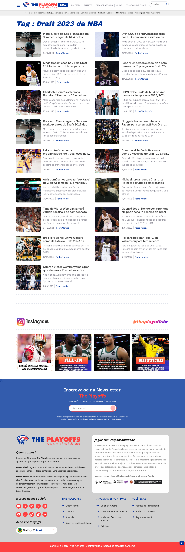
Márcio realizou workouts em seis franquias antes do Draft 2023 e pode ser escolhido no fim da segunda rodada (66, 132)
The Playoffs (71, 498)
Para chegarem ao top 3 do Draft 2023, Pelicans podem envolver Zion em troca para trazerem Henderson (144, 249)
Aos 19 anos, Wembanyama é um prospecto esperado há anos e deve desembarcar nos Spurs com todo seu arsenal (65, 278)
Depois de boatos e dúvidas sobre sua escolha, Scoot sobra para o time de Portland (145, 72)
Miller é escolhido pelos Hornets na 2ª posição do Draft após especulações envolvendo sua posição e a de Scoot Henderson (66, 103)
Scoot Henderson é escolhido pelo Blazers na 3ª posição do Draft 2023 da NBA (145, 66)
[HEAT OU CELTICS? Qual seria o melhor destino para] (112, 352)
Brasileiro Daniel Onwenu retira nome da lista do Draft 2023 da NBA (63, 241)
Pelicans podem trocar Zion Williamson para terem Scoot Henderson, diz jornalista (141, 241)
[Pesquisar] (165, 4)
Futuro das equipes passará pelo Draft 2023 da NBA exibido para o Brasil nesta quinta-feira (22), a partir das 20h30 (145, 103)
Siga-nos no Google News (79, 523)
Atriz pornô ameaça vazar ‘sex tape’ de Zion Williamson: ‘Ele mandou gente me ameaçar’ (66, 183)
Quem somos (73, 505)
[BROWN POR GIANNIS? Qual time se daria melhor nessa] (73, 352)
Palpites (88, 5)
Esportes (75, 5)
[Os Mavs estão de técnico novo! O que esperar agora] (150, 352)
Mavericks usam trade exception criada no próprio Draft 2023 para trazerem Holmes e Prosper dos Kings (65, 74)
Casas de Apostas (104, 5)
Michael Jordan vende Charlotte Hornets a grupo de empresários (143, 181)
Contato (70, 511)
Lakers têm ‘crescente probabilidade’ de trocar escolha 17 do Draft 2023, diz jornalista (66, 153)
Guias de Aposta (109, 505)
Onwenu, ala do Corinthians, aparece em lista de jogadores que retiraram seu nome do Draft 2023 (66, 249)
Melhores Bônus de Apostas (111, 519)
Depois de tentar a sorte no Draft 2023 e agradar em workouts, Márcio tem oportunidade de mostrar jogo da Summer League (64, 45)
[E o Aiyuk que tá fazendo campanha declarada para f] (34, 352)
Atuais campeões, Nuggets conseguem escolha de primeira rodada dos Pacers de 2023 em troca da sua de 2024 (143, 132)
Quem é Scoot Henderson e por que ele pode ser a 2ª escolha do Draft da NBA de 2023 (145, 212)
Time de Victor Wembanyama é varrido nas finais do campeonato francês (65, 212)
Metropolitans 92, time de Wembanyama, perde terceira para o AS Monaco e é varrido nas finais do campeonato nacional (65, 219)
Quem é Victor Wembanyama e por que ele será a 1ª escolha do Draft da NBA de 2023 (66, 270)
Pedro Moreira (62, 53)
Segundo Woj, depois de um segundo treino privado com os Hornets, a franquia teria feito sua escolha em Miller (144, 161)
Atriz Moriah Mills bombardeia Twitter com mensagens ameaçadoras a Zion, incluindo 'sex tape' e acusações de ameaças (65, 190)
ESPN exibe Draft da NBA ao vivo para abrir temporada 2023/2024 (144, 93)
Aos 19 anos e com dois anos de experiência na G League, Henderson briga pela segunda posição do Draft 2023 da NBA (144, 219)
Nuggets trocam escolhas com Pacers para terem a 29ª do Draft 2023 (143, 124)
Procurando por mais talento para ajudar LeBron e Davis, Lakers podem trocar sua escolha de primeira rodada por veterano (64, 161)
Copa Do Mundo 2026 (136, 5)
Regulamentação (144, 517)
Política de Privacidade (147, 505)
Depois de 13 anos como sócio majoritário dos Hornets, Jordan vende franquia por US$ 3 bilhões (145, 190)
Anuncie (70, 517)
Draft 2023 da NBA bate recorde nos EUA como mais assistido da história (143, 37)
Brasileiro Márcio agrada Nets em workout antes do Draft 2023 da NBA (65, 124)
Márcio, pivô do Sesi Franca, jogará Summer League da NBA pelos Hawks (66, 37)
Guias (119, 5)
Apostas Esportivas (111, 498)
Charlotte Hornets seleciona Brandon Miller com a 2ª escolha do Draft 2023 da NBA (66, 95)
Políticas (139, 498)
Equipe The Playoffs (143, 111)
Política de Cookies (145, 511)
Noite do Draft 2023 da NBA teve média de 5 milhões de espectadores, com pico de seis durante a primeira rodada (144, 45)
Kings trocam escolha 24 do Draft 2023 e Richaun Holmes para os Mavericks (65, 66)
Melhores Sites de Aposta (114, 511)
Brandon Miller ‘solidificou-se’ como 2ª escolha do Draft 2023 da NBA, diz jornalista (144, 153)
